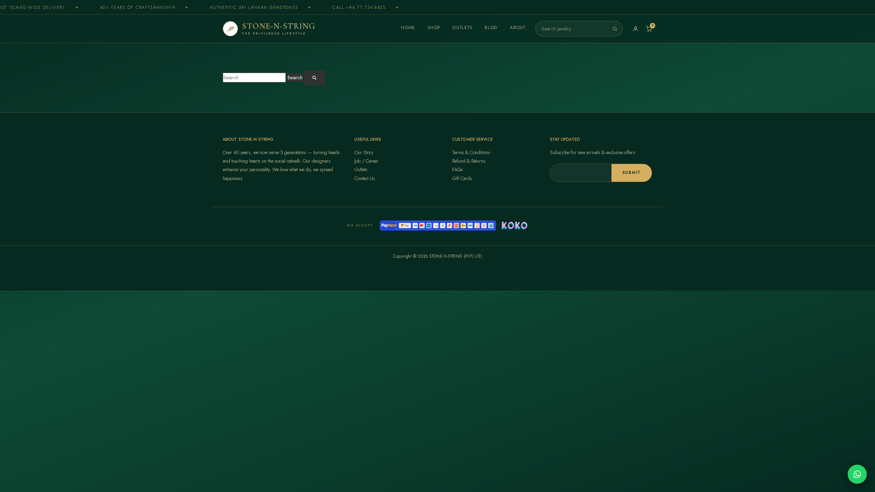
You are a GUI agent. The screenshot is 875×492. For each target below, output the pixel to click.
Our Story (363, 152)
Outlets (462, 28)
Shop (434, 28)
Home (408, 28)
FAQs (457, 169)
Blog (491, 28)
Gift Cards (462, 178)
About (518, 28)
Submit (631, 172)
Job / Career (366, 161)
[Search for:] (254, 77)
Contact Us (364, 178)
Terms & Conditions (471, 152)
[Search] (614, 29)
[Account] (635, 29)
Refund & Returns (468, 161)
